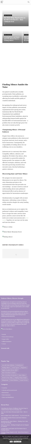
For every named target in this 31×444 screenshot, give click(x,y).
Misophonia (5, 380)
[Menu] (2, 2)
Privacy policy (17, 441)
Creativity (4, 388)
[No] (29, 439)
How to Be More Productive (9, 375)
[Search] (28, 2)
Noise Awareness (6, 395)
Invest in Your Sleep (7, 377)
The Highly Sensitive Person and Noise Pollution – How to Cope (14, 418)
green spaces (15, 367)
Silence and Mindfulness (8, 397)
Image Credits (5, 339)
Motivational (5, 392)
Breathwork (19, 365)
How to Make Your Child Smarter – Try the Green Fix (15, 415)
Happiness (23, 367)
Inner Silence (22, 375)
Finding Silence (6, 367)
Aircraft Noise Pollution (8, 365)
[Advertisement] (15, 63)
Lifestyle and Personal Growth (9, 390)
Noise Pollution (14, 380)
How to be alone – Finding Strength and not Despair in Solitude (15, 425)
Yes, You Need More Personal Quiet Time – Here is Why (14, 412)
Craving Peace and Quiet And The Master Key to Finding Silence (14, 429)
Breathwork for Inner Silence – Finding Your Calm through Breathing (14, 422)
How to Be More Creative (8, 372)
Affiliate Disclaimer (6, 341)
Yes (11, 441)
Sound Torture (24, 380)
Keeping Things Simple (21, 377)
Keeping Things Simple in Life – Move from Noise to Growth (14, 432)
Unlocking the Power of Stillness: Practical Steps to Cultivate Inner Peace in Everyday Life (14, 409)
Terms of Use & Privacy (7, 336)
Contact (4, 344)
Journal (4, 334)
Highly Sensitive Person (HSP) (10, 370)
